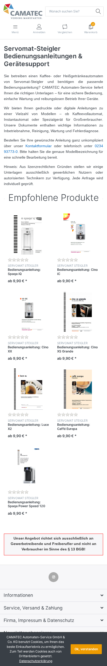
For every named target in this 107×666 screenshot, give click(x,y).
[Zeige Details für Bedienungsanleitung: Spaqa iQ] (28, 234)
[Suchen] (99, 11)
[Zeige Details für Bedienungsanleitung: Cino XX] (28, 311)
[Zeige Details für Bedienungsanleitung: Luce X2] (28, 389)
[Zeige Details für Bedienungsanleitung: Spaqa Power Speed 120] (28, 466)
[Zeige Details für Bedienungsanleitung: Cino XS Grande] (77, 311)
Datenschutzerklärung (35, 661)
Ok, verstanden (86, 649)
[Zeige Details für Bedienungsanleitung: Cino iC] (77, 234)
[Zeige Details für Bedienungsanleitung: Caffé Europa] (77, 389)
